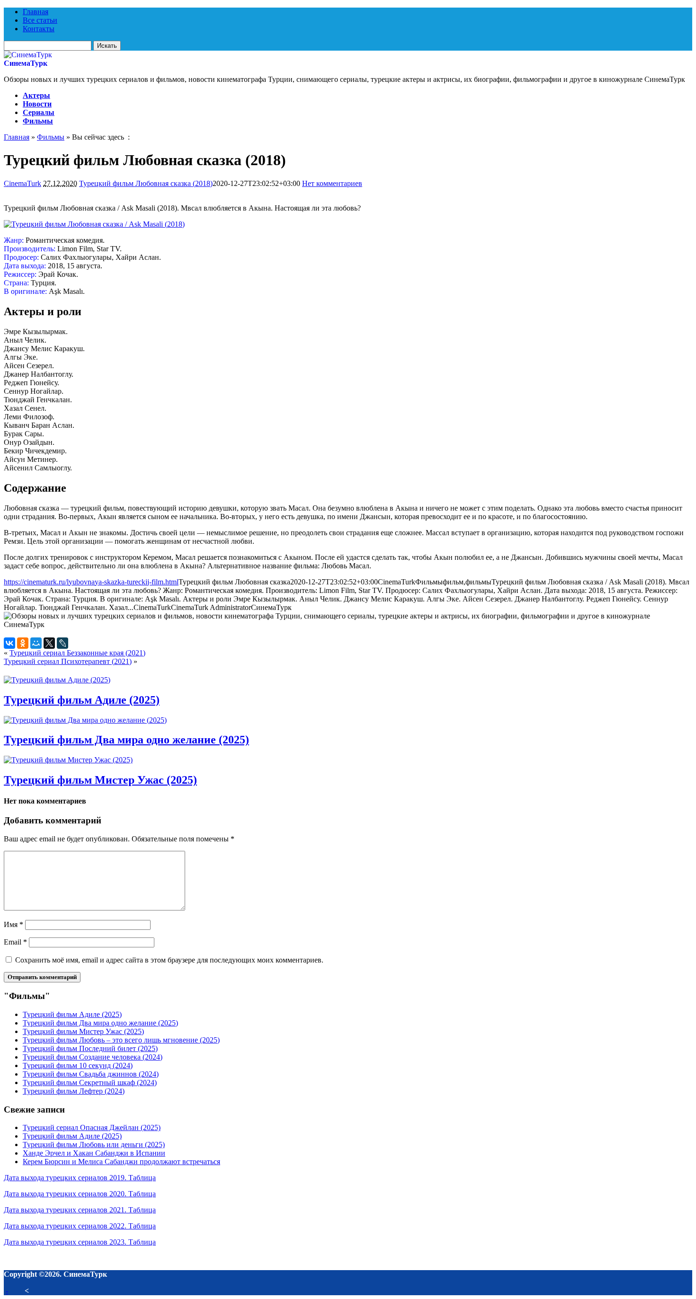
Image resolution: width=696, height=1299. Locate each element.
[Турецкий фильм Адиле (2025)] (57, 680)
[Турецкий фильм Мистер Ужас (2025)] (68, 760)
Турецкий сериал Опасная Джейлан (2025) (92, 1127)
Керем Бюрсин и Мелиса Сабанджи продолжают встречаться (121, 1162)
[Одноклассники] (22, 643)
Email (15, 942)
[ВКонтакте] (9, 643)
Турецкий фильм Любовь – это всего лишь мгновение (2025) (121, 1040)
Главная (35, 12)
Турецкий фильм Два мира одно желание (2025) (126, 739)
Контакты (38, 29)
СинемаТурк (25, 63)
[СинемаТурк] (28, 55)
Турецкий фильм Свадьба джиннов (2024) (91, 1074)
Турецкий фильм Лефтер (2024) (74, 1091)
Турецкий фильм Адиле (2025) (82, 700)
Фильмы (38, 121)
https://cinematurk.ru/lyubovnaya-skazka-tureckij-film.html (91, 582)
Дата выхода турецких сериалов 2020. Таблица (80, 1194)
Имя (13, 924)
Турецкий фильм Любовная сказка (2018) (146, 183)
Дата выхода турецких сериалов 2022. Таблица (80, 1226)
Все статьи (40, 20)
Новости (37, 104)
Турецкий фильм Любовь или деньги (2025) (94, 1144)
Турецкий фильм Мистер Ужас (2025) (100, 780)
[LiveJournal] (62, 643)
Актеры (36, 95)
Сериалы (38, 112)
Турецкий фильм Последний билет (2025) (90, 1048)
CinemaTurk (22, 183)
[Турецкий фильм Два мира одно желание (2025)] (85, 720)
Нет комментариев (332, 183)
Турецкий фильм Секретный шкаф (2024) (90, 1082)
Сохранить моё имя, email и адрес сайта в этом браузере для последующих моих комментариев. (169, 960)
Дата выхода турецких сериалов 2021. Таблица (80, 1210)
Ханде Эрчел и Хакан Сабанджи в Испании (94, 1153)
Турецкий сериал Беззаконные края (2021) (77, 653)
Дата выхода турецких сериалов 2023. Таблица (80, 1242)
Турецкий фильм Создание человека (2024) (92, 1057)
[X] (49, 643)
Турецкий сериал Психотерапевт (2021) (68, 661)
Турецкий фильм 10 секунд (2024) (78, 1065)
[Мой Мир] (36, 643)
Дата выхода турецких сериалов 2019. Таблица (80, 1178)
